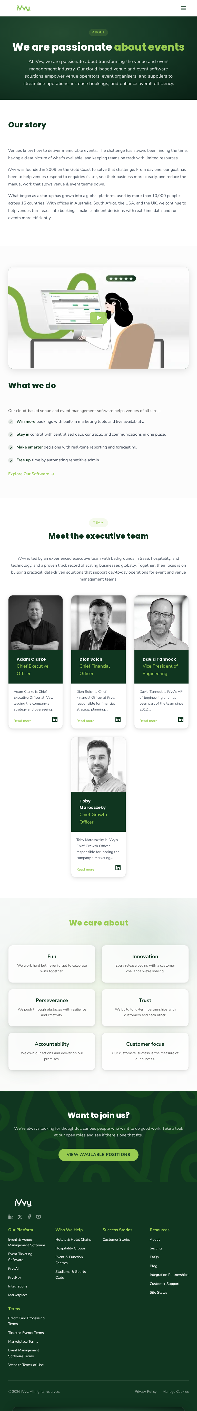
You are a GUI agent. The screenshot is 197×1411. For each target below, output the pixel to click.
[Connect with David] (180, 719)
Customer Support (165, 1283)
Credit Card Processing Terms (26, 1321)
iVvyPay (14, 1277)
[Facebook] (29, 1216)
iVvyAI (13, 1268)
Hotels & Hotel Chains (73, 1239)
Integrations (17, 1286)
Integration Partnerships (169, 1274)
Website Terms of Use (26, 1364)
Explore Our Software (28, 474)
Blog (153, 1266)
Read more (23, 720)
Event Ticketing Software (20, 1256)
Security (156, 1248)
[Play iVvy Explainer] (98, 318)
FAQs (154, 1257)
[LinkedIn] (10, 1216)
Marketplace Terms (23, 1341)
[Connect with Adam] (54, 719)
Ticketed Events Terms (26, 1332)
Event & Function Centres (69, 1260)
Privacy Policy (145, 1391)
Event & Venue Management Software (26, 1242)
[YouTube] (38, 1216)
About (155, 1239)
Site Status (159, 1292)
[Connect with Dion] (118, 719)
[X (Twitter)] (20, 1216)
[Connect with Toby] (118, 867)
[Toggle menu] (184, 8)
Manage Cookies (176, 1391)
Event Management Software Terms (23, 1353)
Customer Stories (117, 1239)
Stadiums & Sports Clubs (70, 1274)
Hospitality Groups (70, 1248)
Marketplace (17, 1295)
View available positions (98, 1155)
